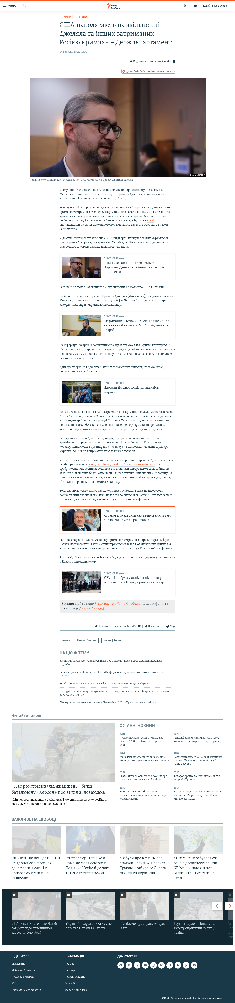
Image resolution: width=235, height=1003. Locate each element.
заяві (150, 220)
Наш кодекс (72, 970)
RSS (14, 983)
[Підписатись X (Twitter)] (137, 965)
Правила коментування (26, 990)
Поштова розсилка (23, 977)
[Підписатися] (194, 965)
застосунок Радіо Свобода (118, 604)
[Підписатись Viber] (161, 965)
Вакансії (70, 983)
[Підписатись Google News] (129, 965)
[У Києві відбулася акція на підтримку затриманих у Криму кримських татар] (81, 582)
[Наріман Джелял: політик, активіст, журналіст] (81, 392)
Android (97, 609)
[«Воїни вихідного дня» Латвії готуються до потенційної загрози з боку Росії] (36, 906)
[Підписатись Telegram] (169, 965)
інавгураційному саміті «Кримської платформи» (121, 464)
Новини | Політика (74, 17)
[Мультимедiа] (195, 5)
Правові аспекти (75, 977)
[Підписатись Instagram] (153, 965)
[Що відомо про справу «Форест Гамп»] (144, 906)
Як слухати (18, 963)
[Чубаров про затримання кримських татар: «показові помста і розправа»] (81, 520)
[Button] (138, 61)
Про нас (69, 963)
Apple (83, 609)
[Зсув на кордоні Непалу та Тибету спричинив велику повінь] (198, 906)
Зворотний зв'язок (76, 990)
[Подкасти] (185, 5)
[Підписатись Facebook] (121, 965)
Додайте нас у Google (215, 5)
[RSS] (178, 965)
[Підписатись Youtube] (145, 965)
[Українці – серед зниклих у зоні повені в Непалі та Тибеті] (90, 906)
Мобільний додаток (24, 970)
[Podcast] (186, 965)
